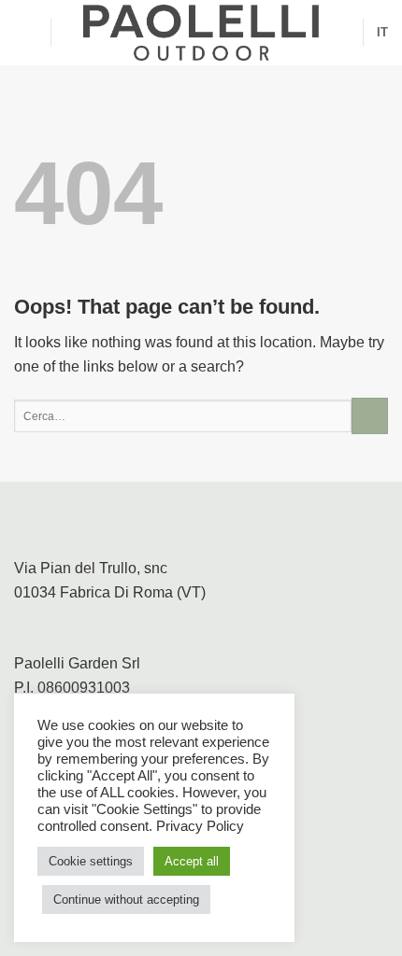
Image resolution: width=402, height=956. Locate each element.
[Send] (370, 416)
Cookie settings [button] (91, 861)
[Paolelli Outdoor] (201, 32)
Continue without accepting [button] (126, 900)
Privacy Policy (200, 826)
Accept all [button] (192, 861)
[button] (25, 32)
